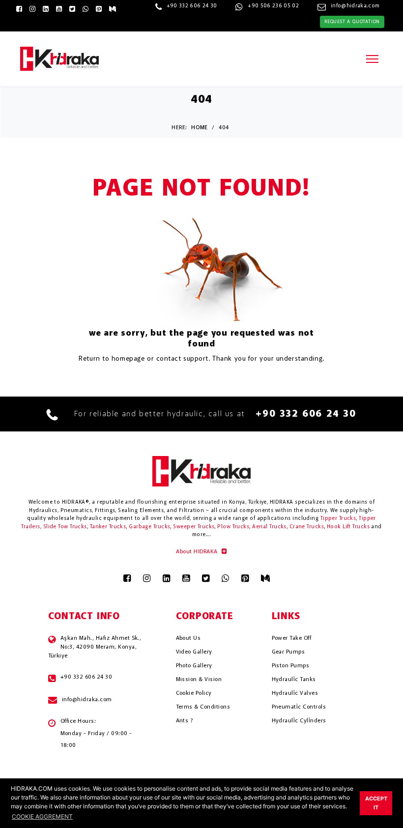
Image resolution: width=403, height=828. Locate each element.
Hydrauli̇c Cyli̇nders (299, 721)
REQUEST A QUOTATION (352, 21)
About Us (188, 638)
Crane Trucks (306, 527)
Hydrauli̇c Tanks (294, 680)
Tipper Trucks (338, 518)
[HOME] (59, 58)
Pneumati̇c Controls (299, 707)
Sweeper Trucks (193, 527)
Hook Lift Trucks (348, 527)
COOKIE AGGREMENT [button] (42, 816)
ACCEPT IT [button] (376, 803)
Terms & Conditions (203, 707)
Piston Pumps (291, 666)
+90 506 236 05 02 (273, 6)
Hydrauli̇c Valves (295, 693)
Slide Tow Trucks (65, 527)
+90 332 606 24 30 (192, 6)
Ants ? (184, 721)
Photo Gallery (194, 666)
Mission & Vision (199, 680)
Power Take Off (292, 638)
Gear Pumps (288, 652)
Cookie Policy (194, 693)
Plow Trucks (233, 527)
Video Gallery (194, 652)
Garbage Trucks (149, 527)
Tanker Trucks (108, 527)
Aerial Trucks (269, 527)
